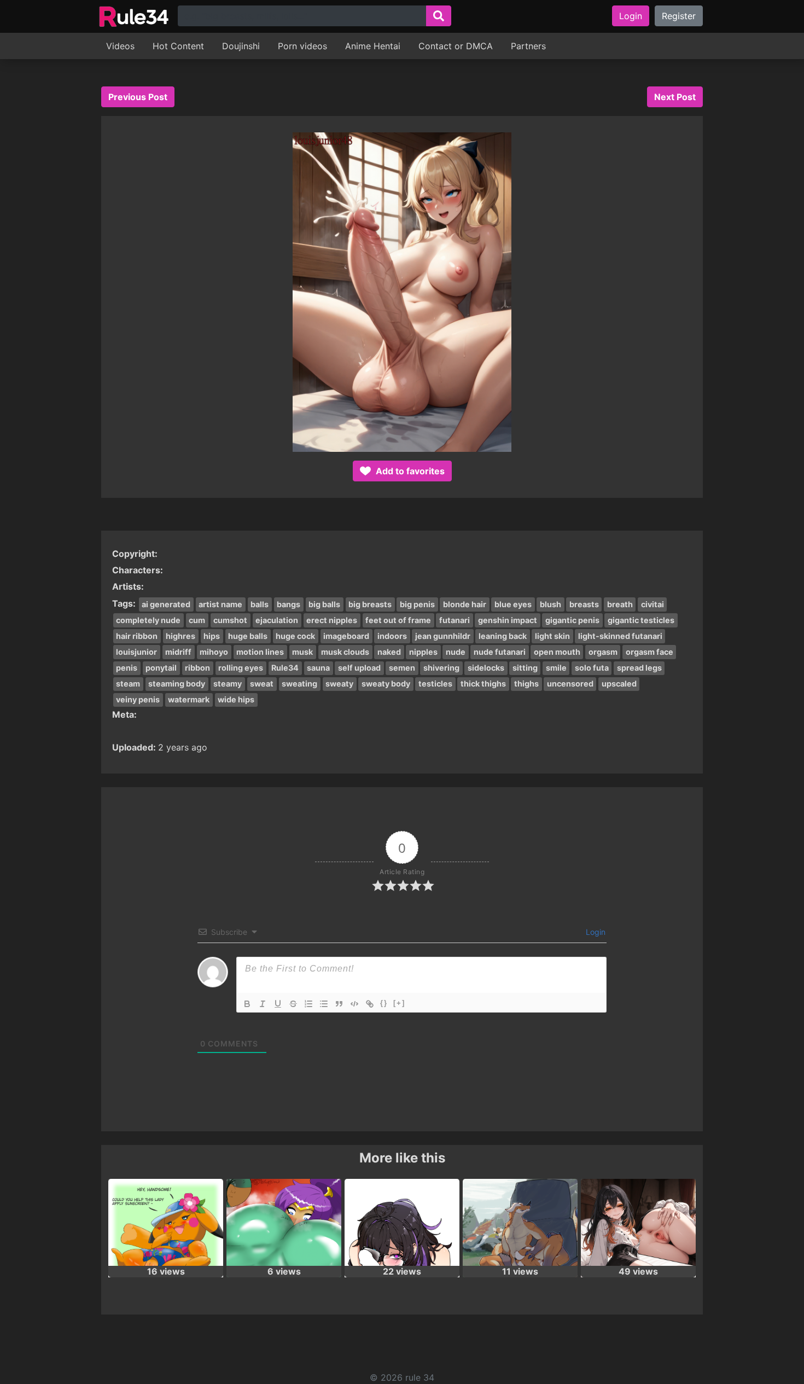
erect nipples (331, 620)
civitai (652, 604)
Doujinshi (241, 45)
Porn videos (302, 45)
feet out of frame (398, 620)
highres (180, 636)
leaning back (503, 636)
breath (620, 604)
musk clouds (345, 651)
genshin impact (507, 620)
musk (302, 651)
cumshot (230, 620)
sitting (525, 667)
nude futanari (500, 651)
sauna (318, 667)
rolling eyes (240, 667)
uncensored (570, 683)
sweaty (339, 683)
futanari (454, 620)
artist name (220, 604)
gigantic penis (572, 620)
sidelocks (486, 667)
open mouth (557, 651)
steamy (227, 683)
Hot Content (178, 45)
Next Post (675, 96)
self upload (359, 667)
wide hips (236, 699)
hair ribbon (137, 636)
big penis (417, 604)
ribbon (197, 667)
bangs (288, 604)
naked (389, 651)
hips (211, 636)
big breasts (370, 604)
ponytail (161, 667)
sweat (261, 683)
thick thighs (483, 683)
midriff (178, 651)
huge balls (247, 636)
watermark (188, 699)
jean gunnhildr (442, 636)
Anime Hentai (372, 45)
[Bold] (247, 1003)
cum (197, 620)
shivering (441, 667)
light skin (552, 636)
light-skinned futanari (620, 636)
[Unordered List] (323, 1003)
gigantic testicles (641, 620)
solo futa (592, 667)
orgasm (603, 651)
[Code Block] (354, 1003)
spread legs (639, 667)
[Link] (369, 1003)
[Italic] (262, 1003)
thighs (526, 683)
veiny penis (138, 699)
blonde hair (464, 604)
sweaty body (386, 683)
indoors (392, 636)
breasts (584, 604)
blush (550, 604)
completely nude (148, 620)
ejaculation (276, 620)
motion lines (260, 651)
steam (128, 683)
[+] (399, 1003)
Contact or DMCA (455, 45)
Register (679, 15)
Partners (528, 45)
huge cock (295, 636)
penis (126, 667)
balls (259, 604)
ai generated (166, 604)
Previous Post (137, 96)
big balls (324, 604)
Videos (120, 45)
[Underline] (278, 1003)
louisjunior (136, 651)
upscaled (619, 683)
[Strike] (293, 1003)
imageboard (346, 636)
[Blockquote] (339, 1003)
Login (630, 15)
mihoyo (214, 651)
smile (556, 667)
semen (402, 667)
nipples (423, 651)
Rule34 (285, 667)
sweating (299, 683)
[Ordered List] (308, 1003)
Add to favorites (409, 471)
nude (455, 651)
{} (384, 1003)
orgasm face (649, 651)
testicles (435, 683)
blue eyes (513, 604)
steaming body (176, 683)
